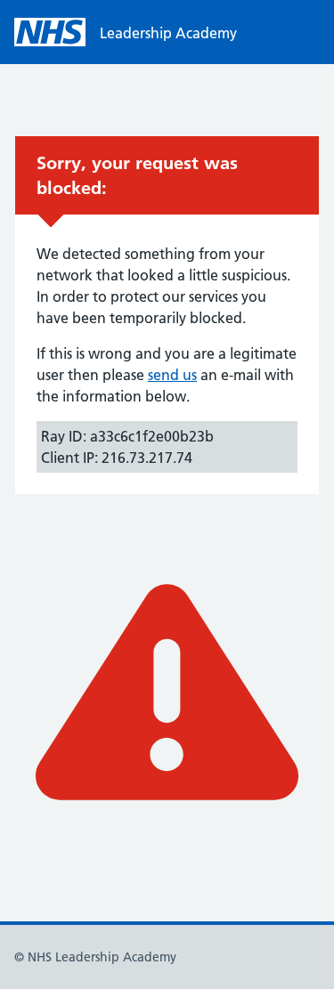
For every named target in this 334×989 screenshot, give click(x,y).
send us (172, 375)
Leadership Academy (168, 33)
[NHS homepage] (50, 32)
